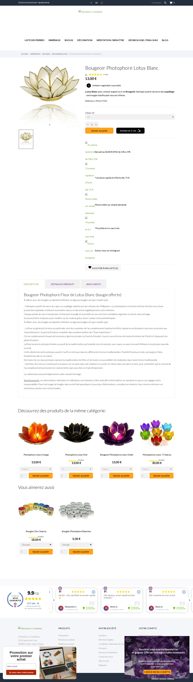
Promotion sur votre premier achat (21, 656)
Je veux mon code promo (21, 672)
